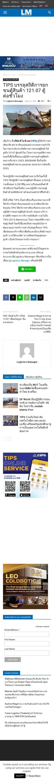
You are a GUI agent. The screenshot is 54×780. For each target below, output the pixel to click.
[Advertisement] (27, 35)
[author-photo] (27, 357)
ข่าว (14, 75)
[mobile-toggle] (5, 12)
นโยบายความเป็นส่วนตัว (11, 6)
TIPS (33, 140)
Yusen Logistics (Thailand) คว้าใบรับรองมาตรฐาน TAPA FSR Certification (23, 715)
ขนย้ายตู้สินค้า (16, 280)
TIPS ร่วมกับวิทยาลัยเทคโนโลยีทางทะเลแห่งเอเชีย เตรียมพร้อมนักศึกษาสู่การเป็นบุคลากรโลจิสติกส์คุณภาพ (35, 424)
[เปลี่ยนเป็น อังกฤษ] (41, 6)
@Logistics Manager (19, 260)
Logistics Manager (15, 101)
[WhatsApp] (27, 297)
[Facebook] (6, 297)
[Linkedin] (34, 297)
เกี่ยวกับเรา (15, 2)
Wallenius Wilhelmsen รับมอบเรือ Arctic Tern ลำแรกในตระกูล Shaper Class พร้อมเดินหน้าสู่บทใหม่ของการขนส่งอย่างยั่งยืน (27, 682)
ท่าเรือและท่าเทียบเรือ (27, 75)
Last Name (9, 649)
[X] (13, 297)
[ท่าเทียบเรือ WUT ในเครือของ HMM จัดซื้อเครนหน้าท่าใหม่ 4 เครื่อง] (10, 388)
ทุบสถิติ (27, 280)
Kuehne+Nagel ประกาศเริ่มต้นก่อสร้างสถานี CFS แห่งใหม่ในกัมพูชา (27, 705)
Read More (34, 775)
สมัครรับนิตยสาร (39, 2)
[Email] (41, 297)
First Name (9, 639)
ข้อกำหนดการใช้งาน (29, 6)
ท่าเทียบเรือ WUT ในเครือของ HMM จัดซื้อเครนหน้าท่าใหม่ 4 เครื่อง (34, 388)
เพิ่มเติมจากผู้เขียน (34, 377)
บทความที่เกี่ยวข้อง (13, 377)
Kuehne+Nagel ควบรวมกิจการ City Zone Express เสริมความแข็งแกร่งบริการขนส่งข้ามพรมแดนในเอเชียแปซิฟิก (39, 324)
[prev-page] (5, 439)
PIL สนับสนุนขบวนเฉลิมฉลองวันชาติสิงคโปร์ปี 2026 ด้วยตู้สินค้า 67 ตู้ (26, 724)
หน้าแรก (6, 75)
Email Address (12, 629)
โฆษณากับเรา (26, 2)
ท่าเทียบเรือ (37, 280)
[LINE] (20, 297)
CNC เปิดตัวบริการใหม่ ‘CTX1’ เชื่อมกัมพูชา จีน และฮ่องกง (14, 319)
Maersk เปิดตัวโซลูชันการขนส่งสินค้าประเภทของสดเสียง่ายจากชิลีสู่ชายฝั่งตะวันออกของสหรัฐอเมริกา (26, 694)
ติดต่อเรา (6, 2)
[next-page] (10, 439)
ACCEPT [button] (20, 776)
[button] (50, 12)
